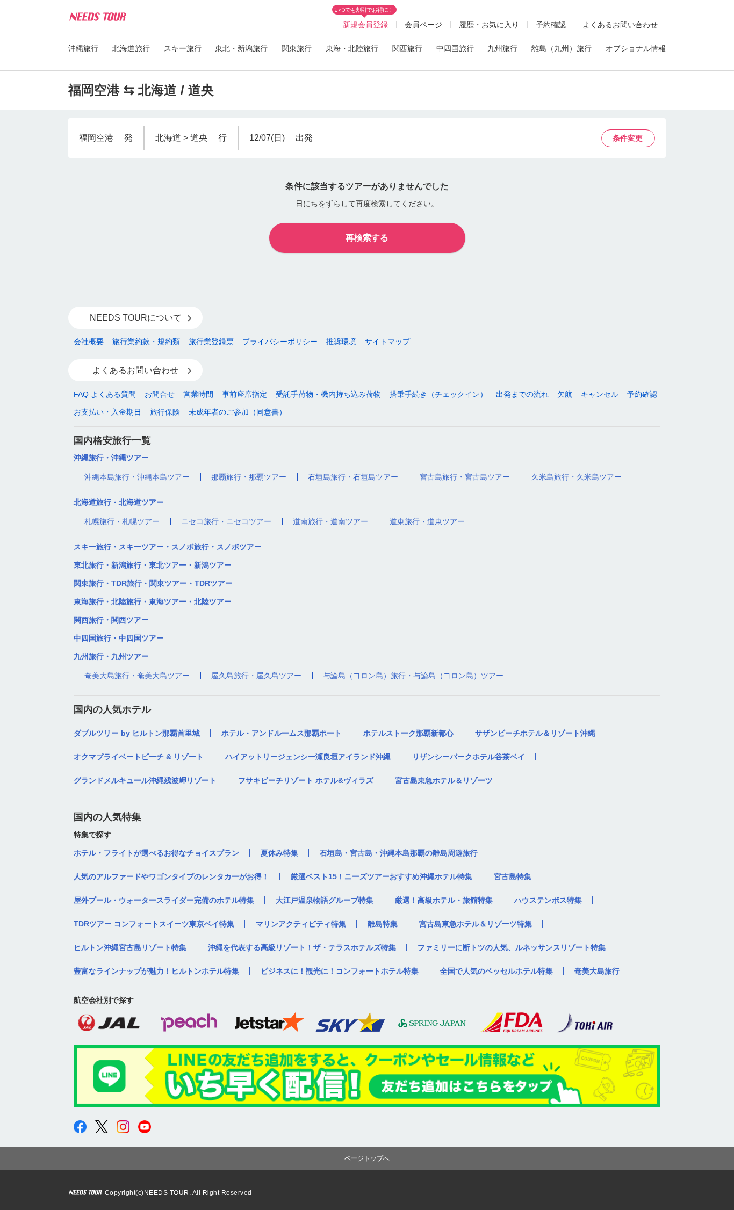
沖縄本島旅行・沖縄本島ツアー (137, 477)
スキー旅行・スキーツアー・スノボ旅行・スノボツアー (168, 546)
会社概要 (89, 341)
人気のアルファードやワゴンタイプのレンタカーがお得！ (171, 876)
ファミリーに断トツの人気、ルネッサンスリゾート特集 (512, 947)
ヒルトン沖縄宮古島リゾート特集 (130, 947)
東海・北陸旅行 (352, 48)
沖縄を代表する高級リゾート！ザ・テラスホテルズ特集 (302, 947)
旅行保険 (165, 412)
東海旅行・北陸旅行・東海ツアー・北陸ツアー (153, 601)
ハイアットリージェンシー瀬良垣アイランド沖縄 (308, 756)
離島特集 (383, 923)
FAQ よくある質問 (105, 394)
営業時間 (198, 394)
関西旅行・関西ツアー (111, 619)
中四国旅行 (455, 48)
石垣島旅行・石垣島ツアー (353, 477)
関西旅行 (407, 48)
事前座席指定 (244, 394)
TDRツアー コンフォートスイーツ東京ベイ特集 (154, 923)
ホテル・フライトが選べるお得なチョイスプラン (156, 853)
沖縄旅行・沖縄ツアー (111, 457)
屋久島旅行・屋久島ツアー (256, 675)
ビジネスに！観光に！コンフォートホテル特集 (340, 971)
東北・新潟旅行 (241, 48)
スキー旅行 (183, 48)
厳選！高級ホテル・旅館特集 (444, 900)
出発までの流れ (522, 394)
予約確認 (551, 24)
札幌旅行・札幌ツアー (122, 521)
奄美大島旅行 (597, 971)
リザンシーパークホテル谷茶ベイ (468, 756)
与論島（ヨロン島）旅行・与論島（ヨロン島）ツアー (413, 675)
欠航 (564, 394)
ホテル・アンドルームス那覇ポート (281, 733)
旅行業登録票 (211, 341)
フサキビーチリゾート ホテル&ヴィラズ (305, 780)
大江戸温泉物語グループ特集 (324, 900)
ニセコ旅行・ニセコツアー (226, 521)
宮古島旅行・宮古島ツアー (465, 477)
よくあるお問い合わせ (620, 24)
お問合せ (160, 394)
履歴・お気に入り (489, 24)
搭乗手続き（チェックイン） (438, 394)
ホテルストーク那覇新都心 (408, 733)
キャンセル (599, 394)
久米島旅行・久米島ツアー (576, 477)
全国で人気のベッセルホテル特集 (496, 971)
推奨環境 (341, 341)
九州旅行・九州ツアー (111, 656)
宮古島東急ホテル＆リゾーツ (444, 780)
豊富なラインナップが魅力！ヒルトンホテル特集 (156, 971)
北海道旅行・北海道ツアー (119, 502)
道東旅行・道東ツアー (427, 521)
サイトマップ (387, 341)
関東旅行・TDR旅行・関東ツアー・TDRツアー (153, 583)
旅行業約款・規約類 (146, 341)
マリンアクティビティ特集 (301, 923)
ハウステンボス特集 (548, 900)
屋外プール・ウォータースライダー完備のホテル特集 (164, 900)
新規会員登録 (365, 24)
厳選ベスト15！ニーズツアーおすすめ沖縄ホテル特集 (381, 876)
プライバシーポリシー (280, 341)
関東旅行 (297, 48)
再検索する (367, 237)
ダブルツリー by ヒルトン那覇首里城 (137, 733)
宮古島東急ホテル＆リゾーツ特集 (475, 923)
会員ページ (423, 24)
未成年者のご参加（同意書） (237, 412)
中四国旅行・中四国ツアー (119, 638)
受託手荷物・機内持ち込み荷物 (328, 394)
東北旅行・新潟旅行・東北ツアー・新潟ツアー (153, 565)
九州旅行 (502, 48)
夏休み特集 (279, 853)
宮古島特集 (512, 876)
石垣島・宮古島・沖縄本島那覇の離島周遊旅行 (399, 853)
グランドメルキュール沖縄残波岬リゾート (145, 780)
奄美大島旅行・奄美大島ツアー (137, 675)
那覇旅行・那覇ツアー (248, 477)
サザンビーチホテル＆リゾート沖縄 (535, 733)
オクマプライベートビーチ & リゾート (139, 756)
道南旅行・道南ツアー (330, 521)
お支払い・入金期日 (107, 412)
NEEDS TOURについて (136, 317)
